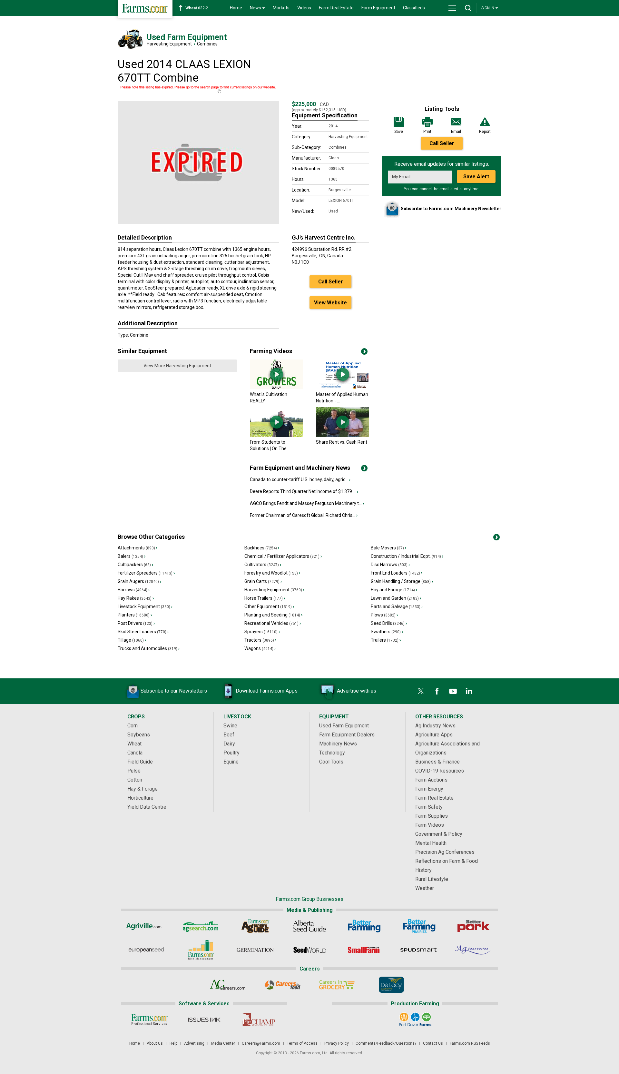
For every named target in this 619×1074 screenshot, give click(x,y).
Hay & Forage (142, 789)
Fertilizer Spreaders (146, 573)
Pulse (134, 771)
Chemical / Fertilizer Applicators (283, 556)
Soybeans (138, 735)
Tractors (260, 640)
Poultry (231, 753)
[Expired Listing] (198, 89)
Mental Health (431, 843)
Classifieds (414, 7)
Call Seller (441, 143)
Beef (228, 735)
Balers (131, 556)
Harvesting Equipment (169, 43)
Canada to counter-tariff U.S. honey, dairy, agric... (300, 479)
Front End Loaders (396, 573)
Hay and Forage (394, 589)
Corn (132, 726)
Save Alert (476, 176)
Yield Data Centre (146, 807)
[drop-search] (468, 8)
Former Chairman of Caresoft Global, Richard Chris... (304, 515)
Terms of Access (302, 1043)
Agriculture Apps (434, 735)
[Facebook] (436, 691)
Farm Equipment (378, 7)
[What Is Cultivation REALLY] (276, 387)
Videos (304, 7)
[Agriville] (146, 926)
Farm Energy (429, 789)
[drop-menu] (452, 8)
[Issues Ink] (204, 1019)
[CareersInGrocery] (337, 984)
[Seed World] (310, 950)
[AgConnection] (473, 950)
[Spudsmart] (418, 950)
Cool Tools (331, 762)
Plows (384, 614)
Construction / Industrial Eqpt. (407, 556)
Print (427, 131)
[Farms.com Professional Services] (149, 1019)
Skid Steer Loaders (143, 631)
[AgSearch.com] (201, 926)
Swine (230, 726)
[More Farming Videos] (364, 353)
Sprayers (262, 631)
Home (236, 7)
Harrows (134, 589)
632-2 (196, 8)
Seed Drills (389, 623)
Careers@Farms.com (261, 1043)
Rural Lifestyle (431, 879)
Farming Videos (271, 351)
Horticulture (140, 798)
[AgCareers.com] (228, 984)
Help (173, 1043)
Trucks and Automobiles (149, 648)
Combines (207, 43)
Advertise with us (356, 691)
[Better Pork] (473, 926)
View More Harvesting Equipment (177, 365)
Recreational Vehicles (272, 623)
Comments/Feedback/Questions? (386, 1043)
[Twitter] (420, 691)
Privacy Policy (336, 1043)
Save (398, 131)
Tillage (132, 640)
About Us (155, 1043)
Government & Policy (438, 834)
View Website (330, 303)
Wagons (260, 648)
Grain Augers (139, 581)
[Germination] (255, 950)
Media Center (223, 1043)
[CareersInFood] (282, 984)
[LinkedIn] (469, 691)
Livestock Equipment (145, 606)
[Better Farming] (364, 926)
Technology (332, 753)
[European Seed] (146, 950)
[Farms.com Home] (145, 9)
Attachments (137, 547)
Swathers (387, 631)
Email (456, 131)
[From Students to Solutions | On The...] (276, 435)
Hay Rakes (136, 598)
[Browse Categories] (496, 538)
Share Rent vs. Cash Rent (341, 442)
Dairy (229, 744)
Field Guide (140, 762)
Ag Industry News (435, 726)
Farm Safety (429, 807)
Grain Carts (263, 581)
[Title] (364, 469)
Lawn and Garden (396, 598)
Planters (135, 614)
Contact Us (433, 1043)
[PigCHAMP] (258, 1019)
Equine (231, 762)
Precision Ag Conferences (445, 852)
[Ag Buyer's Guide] (255, 926)
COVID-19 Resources (439, 771)
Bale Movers (388, 547)
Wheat (134, 744)
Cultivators (262, 564)
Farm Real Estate (336, 7)
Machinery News (338, 744)
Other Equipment (269, 606)
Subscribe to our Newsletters (174, 691)
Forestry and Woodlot (272, 573)
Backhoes (261, 547)
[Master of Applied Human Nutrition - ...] (342, 387)
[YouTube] (453, 691)
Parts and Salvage (397, 606)
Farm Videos (429, 825)
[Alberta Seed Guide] (310, 926)
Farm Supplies (431, 816)
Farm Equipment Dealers (347, 735)
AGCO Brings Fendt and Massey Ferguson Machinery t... (307, 503)
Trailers (386, 640)
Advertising (194, 1043)
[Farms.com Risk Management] (201, 950)
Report (485, 131)
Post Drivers (136, 623)
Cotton (134, 780)
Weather (424, 888)
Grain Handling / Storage (402, 581)
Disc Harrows (390, 564)
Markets (281, 7)
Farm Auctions (431, 780)
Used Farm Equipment (344, 726)
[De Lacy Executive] (391, 984)
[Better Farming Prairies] (418, 926)
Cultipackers (135, 564)
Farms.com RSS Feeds (470, 1043)
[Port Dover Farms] (415, 1019)
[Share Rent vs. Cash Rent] (342, 435)
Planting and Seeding (273, 614)
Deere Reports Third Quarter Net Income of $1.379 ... (304, 491)
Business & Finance (437, 762)
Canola (134, 753)
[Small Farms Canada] (364, 950)
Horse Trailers (264, 598)
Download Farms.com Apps (267, 691)
